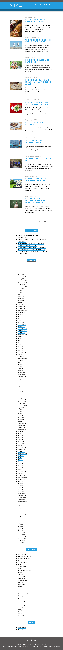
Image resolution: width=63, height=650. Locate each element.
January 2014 (21, 493)
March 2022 (21, 298)
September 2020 (22, 334)
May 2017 (20, 414)
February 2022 (22, 300)
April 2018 (20, 392)
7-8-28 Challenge (22, 562)
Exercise (20, 568)
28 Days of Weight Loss (24, 556)
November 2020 (22, 330)
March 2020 (21, 346)
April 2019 (20, 368)
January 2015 (21, 469)
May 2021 (20, 318)
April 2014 (20, 487)
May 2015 (20, 461)
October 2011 (21, 541)
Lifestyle (27, 138)
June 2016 (20, 435)
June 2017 (20, 412)
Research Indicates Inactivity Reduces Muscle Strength (35, 201)
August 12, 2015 (34, 176)
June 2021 (20, 316)
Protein (20, 586)
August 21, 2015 (35, 100)
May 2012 (20, 527)
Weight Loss (21, 614)
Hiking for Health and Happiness (37, 61)
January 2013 (21, 513)
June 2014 (20, 483)
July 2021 (20, 314)
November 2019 (22, 354)
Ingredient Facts (22, 580)
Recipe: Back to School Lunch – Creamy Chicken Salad (38, 82)
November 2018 (22, 378)
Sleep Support (22, 596)
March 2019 (21, 370)
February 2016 (22, 443)
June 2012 (20, 525)
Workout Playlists (29, 156)
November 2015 (22, 449)
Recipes (27, 17)
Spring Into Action (23, 598)
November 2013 (22, 497)
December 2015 (22, 447)
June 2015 (20, 459)
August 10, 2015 (33, 196)
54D (19, 560)
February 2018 (22, 396)
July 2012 (20, 523)
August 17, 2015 (34, 138)
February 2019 (22, 372)
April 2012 (20, 529)
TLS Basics (21, 604)
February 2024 (22, 269)
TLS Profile (21, 608)
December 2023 (22, 271)
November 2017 (22, 402)
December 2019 (22, 352)
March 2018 (21, 394)
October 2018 (21, 380)
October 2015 (21, 451)
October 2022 (21, 285)
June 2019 (20, 364)
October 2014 (21, 475)
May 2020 (20, 342)
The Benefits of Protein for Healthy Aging (38, 41)
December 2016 (22, 423)
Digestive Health (22, 566)
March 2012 (21, 531)
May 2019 (20, 366)
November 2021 (22, 306)
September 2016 (22, 429)
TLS (44, 4)
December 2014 (22, 471)
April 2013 (20, 509)
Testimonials (21, 602)
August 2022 (21, 289)
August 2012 (21, 521)
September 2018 (22, 382)
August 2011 (21, 543)
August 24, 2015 (34, 77)
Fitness (27, 57)
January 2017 (21, 421)
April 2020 (21, 344)
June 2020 (20, 340)
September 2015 (22, 453)
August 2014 (21, 479)
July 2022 (20, 291)
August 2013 (21, 503)
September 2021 (22, 310)
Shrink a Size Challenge (24, 594)
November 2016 (22, 425)
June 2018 (20, 388)
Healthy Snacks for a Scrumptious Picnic (37, 180)
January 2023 (21, 279)
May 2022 (20, 294)
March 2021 (21, 322)
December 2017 (22, 400)
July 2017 (20, 410)
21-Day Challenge (22, 554)
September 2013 (22, 501)
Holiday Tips (21, 578)
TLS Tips (20, 610)
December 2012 (22, 515)
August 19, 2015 (33, 120)
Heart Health (21, 576)
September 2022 (22, 287)
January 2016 (21, 445)
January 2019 (21, 374)
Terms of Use (21, 629)
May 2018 (20, 390)
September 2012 (22, 519)
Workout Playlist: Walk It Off (38, 159)
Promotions (21, 584)
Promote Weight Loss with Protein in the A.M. (38, 103)
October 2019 (21, 356)
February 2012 (22, 533)
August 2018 (21, 384)
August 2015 (21, 455)
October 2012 (21, 517)
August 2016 (21, 431)
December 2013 (22, 495)
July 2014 (20, 481)
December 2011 (22, 537)
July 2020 (20, 338)
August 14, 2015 (38, 156)
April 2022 (21, 296)
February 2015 (21, 467)
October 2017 (21, 404)
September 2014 (22, 477)
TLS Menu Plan (22, 606)
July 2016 (20, 433)
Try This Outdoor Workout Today (35, 141)
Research (20, 590)
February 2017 (21, 419)
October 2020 (21, 332)
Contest (20, 564)
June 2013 (20, 507)
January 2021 (21, 326)
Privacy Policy (22, 627)
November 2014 (22, 473)
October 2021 (21, 308)
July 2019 (20, 362)
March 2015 (21, 465)
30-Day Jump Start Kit (24, 558)
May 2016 (20, 437)
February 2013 (22, 511)
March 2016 (21, 441)
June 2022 (20, 293)
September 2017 (22, 406)
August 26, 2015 (33, 57)
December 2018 (22, 376)
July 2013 (20, 505)
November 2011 (22, 539)
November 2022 (22, 283)
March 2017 (21, 418)
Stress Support (22, 600)
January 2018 (21, 398)
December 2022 (22, 281)
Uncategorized (22, 612)
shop (19, 592)
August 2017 (21, 408)
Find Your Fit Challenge (24, 570)
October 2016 (21, 427)
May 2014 (20, 485)
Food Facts (27, 37)
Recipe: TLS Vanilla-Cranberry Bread (35, 21)
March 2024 (21, 267)
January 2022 (21, 302)
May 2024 (20, 265)
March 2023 (21, 275)
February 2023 (22, 277)
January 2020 (21, 350)
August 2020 (21, 336)
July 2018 (20, 386)
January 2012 (21, 535)
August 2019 (21, 360)
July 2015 (20, 457)
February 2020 (22, 348)
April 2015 (20, 463)
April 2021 (20, 320)
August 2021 (21, 312)
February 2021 (22, 324)
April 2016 (20, 439)
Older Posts (43, 221)
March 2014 (21, 489)
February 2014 (21, 491)
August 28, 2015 (35, 37)
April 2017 (20, 416)
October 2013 (21, 499)
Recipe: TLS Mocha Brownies (34, 123)
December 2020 (22, 328)
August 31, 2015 (33, 17)
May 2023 (20, 273)
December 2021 (22, 304)
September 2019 (22, 358)
